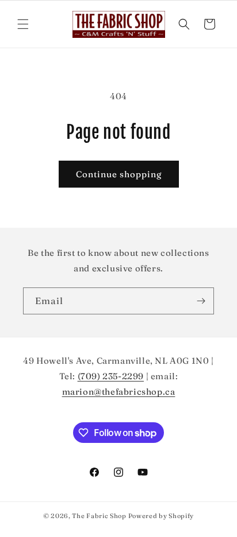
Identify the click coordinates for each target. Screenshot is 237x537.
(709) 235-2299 (111, 376)
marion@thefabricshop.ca (118, 391)
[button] (23, 24)
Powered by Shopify (161, 516)
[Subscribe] (200, 300)
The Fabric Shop (99, 516)
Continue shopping (119, 174)
